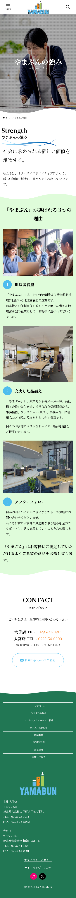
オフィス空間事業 (38, 727)
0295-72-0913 (50, 632)
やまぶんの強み (38, 713)
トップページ (38, 706)
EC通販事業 (39, 742)
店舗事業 (38, 735)
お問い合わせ (38, 757)
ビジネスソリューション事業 (38, 720)
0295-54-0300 (50, 638)
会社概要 (38, 749)
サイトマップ (33, 868)
